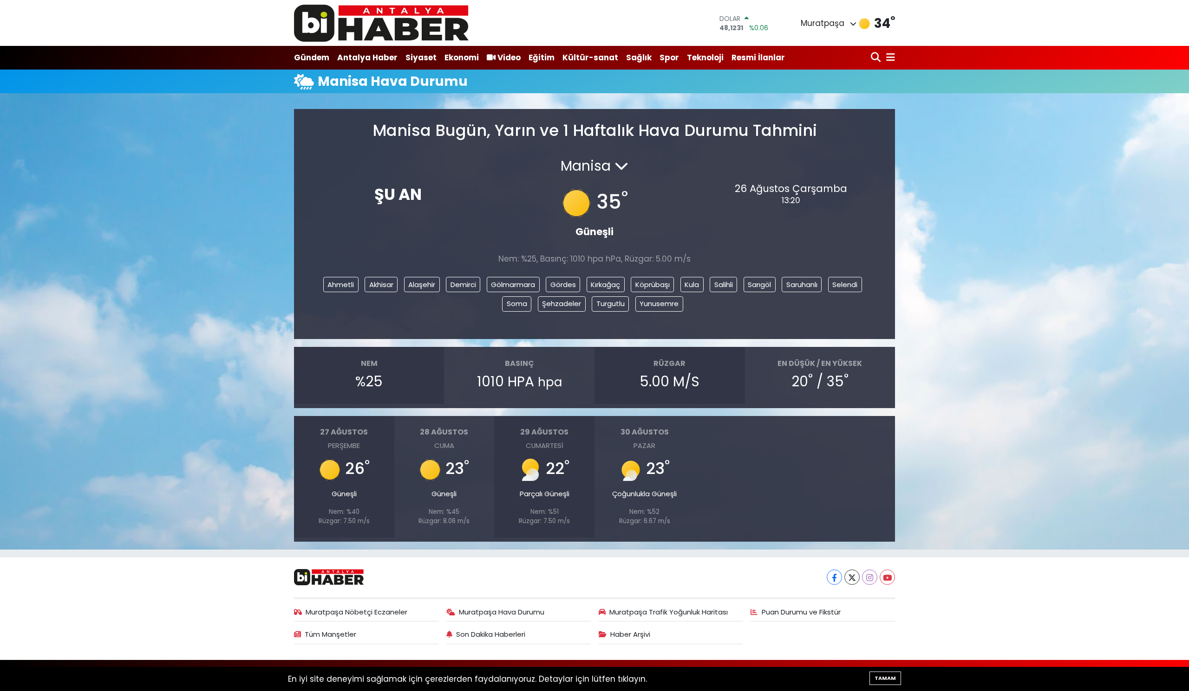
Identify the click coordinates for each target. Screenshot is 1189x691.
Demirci (463, 284)
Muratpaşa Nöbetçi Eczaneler (356, 612)
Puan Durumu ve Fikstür (801, 612)
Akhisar (381, 284)
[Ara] (876, 58)
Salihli (723, 284)
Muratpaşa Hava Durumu (501, 612)
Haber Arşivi (630, 634)
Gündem (311, 57)
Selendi (844, 284)
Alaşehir (421, 284)
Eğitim (542, 57)
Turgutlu (610, 303)
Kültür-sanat (590, 57)
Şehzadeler (561, 303)
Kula (692, 284)
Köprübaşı (652, 284)
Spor (669, 57)
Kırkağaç (605, 284)
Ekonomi (461, 57)
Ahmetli (340, 284)
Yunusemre (659, 303)
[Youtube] (887, 577)
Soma (517, 303)
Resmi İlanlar (758, 57)
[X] (852, 577)
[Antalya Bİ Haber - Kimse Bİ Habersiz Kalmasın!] (381, 23)
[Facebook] (834, 577)
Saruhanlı (801, 284)
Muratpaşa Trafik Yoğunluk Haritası (668, 612)
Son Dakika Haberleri (490, 634)
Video (509, 57)
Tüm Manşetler (330, 634)
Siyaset (421, 57)
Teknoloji (705, 57)
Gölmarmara (513, 284)
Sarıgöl (759, 284)
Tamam (885, 678)
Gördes (563, 284)
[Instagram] (869, 577)
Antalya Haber (367, 57)
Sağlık (639, 57)
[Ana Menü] (888, 58)
